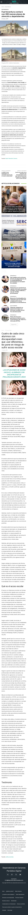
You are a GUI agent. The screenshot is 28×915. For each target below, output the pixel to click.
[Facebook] (7, 874)
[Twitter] (16, 874)
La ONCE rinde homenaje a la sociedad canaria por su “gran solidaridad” (7, 174)
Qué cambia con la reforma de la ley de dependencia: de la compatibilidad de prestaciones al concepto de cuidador (18, 280)
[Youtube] (20, 874)
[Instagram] (11, 874)
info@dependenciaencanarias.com (14, 880)
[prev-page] (3, 271)
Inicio (3, 6)
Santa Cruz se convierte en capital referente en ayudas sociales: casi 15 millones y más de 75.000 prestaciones (18, 290)
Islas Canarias (13, 305)
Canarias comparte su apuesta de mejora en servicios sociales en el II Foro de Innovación (17, 309)
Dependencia (8, 6)
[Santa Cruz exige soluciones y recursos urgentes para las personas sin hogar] (14, 254)
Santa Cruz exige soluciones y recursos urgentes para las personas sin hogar (14, 264)
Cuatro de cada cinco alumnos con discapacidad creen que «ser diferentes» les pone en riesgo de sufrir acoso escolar (20, 175)
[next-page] (5, 271)
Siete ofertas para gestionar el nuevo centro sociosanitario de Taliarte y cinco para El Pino (18, 319)
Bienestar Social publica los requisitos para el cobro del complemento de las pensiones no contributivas (18, 300)
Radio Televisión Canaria (11, 158)
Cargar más (13, 324)
